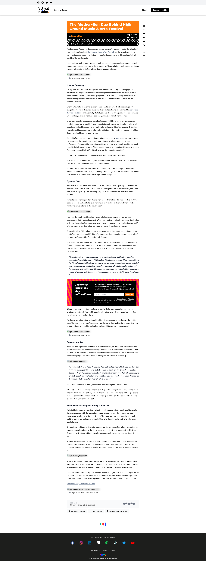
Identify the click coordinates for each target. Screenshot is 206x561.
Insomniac (120, 138)
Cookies (113, 550)
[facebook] (144, 30)
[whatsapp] (144, 45)
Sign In (145, 10)
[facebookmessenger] (144, 34)
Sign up (129, 294)
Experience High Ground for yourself (81, 484)
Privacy (105, 550)
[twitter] (144, 41)
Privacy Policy (121, 299)
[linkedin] (144, 37)
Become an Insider (160, 10)
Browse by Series (60, 10)
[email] (144, 26)
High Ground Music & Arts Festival (100, 52)
